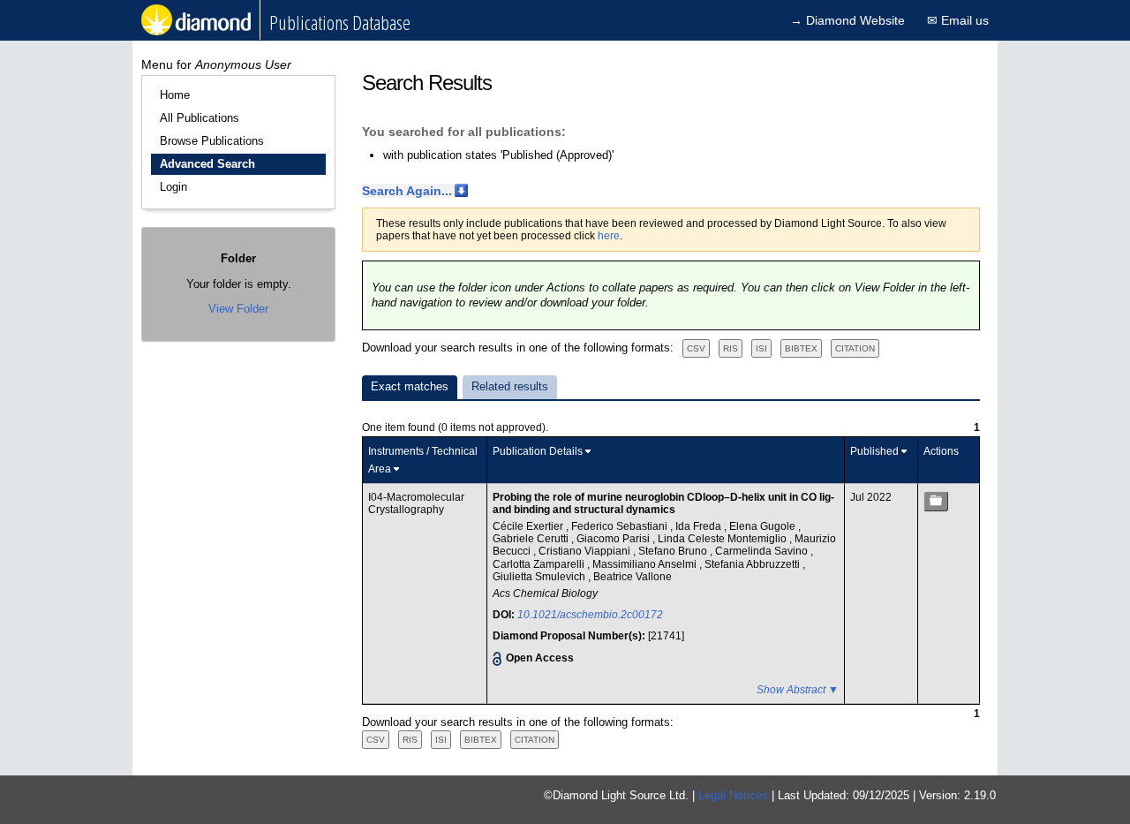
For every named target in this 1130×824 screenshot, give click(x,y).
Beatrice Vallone (632, 577)
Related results (509, 386)
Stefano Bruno (674, 551)
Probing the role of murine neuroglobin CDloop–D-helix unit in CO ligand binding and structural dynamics (663, 503)
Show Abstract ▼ (798, 690)
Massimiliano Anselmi (645, 564)
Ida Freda (699, 526)
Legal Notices (733, 795)
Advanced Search (207, 163)
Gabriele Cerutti (532, 539)
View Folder (238, 308)
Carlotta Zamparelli (540, 564)
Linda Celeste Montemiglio (723, 539)
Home (175, 95)
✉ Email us (958, 20)
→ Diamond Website (847, 20)
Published (874, 451)
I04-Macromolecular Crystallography (416, 503)
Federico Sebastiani (620, 526)
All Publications (199, 118)
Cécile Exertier (529, 526)
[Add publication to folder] (935, 501)
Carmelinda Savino (762, 551)
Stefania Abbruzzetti (753, 564)
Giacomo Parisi (614, 539)
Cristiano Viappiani (586, 551)
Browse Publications (212, 140)
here (609, 236)
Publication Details (538, 451)
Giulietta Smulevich (540, 577)
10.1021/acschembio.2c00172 (590, 615)
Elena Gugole (763, 526)
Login (173, 186)
